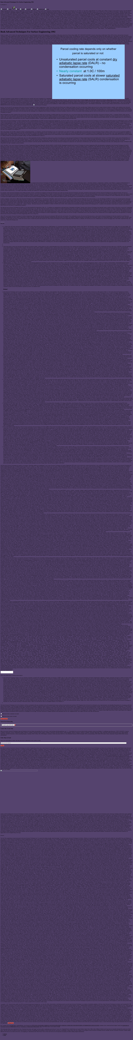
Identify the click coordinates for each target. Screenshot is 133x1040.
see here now (13, 1025)
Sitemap (5, 1034)
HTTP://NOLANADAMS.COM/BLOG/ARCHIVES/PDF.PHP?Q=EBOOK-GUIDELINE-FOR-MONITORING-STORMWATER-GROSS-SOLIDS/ (65, 1025)
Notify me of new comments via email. (10, 713)
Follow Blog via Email (6, 737)
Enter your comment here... (6, 670)
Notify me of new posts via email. (9, 716)
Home (4, 1035)
